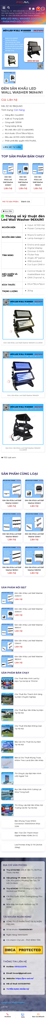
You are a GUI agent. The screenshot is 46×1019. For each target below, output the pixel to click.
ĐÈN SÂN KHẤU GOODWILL (24, 11)
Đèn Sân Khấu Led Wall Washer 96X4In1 (24, 15)
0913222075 (20, 979)
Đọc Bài (8, 211)
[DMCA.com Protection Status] (23, 963)
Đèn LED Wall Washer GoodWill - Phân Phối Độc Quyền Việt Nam (22, 13)
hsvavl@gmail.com (22, 985)
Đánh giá (25, 201)
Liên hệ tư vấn (12, 147)
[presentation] (5, 177)
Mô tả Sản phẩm (10, 201)
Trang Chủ (5, 11)
